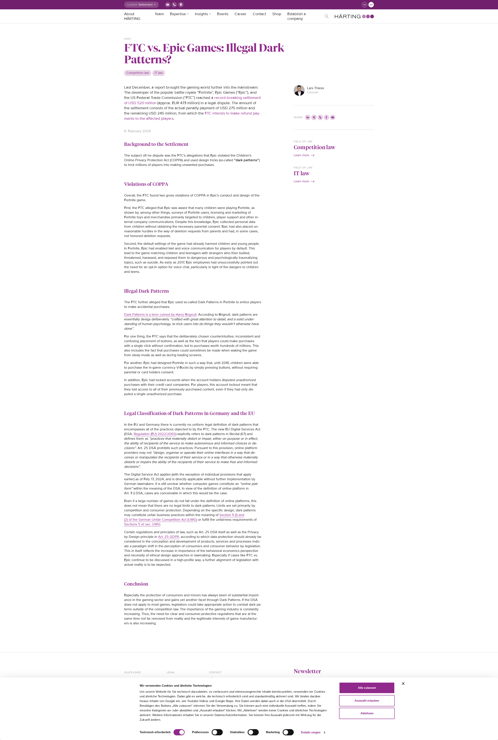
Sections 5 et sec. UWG (142, 524)
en (371, 4)
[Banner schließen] (403, 683)
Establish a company (296, 16)
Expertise (178, 14)
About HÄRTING (132, 16)
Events (222, 14)
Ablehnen (367, 713)
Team (159, 14)
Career (240, 14)
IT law (301, 173)
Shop (276, 14)
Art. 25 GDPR (168, 537)
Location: (132, 4)
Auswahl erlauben (367, 700)
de (364, 4)
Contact (259, 14)
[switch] (217, 732)
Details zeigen (310, 732)
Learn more (301, 155)
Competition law (314, 147)
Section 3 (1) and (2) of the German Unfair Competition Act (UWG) (184, 517)
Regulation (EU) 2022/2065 (155, 434)
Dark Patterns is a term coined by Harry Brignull (160, 314)
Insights (201, 14)
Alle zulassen (367, 687)
